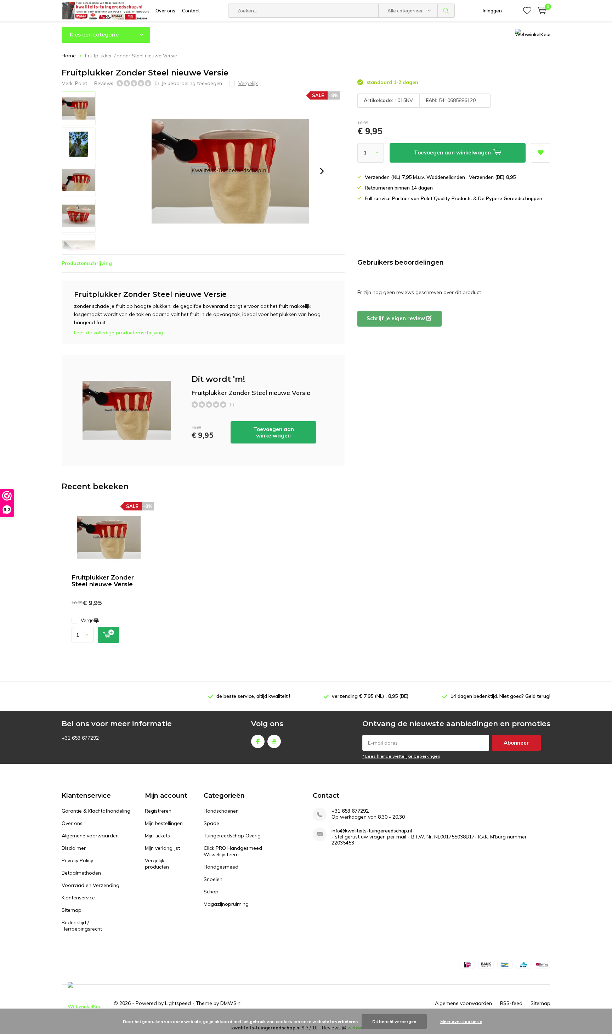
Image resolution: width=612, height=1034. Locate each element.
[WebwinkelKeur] (85, 1003)
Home (69, 55)
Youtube (274, 741)
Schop (211, 891)
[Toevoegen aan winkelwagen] (108, 635)
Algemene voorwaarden (90, 835)
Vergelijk (90, 620)
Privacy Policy (77, 860)
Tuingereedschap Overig (232, 835)
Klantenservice (78, 897)
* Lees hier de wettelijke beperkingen (401, 756)
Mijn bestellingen (164, 823)
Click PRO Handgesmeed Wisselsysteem (233, 851)
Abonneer (516, 742)
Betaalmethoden (81, 873)
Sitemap (71, 910)
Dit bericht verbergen (394, 1021)
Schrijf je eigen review (396, 318)
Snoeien (213, 879)
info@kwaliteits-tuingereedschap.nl (372, 831)
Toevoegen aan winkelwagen (273, 432)
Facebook (258, 741)
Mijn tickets (157, 835)
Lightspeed (178, 1003)
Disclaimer (74, 848)
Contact (191, 10)
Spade (211, 823)
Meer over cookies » (461, 1021)
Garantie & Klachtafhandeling (96, 811)
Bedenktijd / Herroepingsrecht (82, 925)
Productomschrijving (87, 263)
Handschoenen (221, 811)
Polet (81, 83)
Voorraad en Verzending (90, 885)
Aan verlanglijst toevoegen (540, 153)
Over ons (165, 10)
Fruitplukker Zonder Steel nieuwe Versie (103, 581)
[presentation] (321, 171)
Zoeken (446, 11)
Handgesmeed (221, 867)
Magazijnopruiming (226, 904)
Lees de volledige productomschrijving (118, 332)
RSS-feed (511, 1003)
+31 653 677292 (350, 811)
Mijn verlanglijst (162, 848)
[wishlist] (527, 10)
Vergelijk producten (157, 863)
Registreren (158, 811)
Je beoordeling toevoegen (192, 83)
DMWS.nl (231, 1003)
